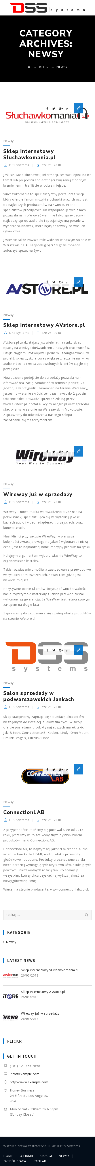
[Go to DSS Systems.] (29, 67)
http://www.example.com (29, 1082)
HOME (8, 1156)
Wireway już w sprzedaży (37, 494)
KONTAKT (40, 1161)
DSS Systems (19, 165)
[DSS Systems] (47, 7)
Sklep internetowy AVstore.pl (44, 325)
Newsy (8, 141)
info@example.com (24, 1074)
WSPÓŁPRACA (15, 1161)
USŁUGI (46, 1156)
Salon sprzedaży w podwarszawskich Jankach (38, 696)
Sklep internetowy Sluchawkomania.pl (29, 154)
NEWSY (64, 1156)
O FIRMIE (27, 1156)
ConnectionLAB (24, 812)
